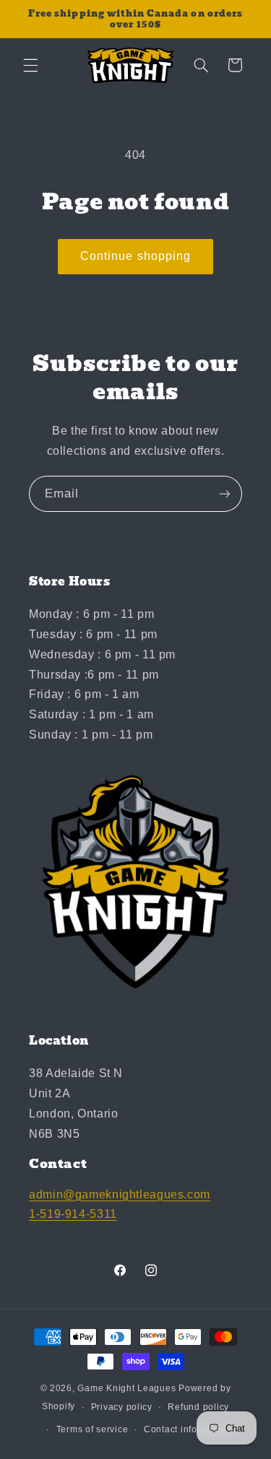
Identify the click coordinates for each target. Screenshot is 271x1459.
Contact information (187, 1429)
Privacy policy (121, 1407)
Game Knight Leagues (126, 1388)
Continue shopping (135, 256)
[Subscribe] (224, 493)
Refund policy (198, 1407)
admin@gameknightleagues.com (119, 1194)
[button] (30, 65)
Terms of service (92, 1429)
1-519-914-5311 (73, 1214)
